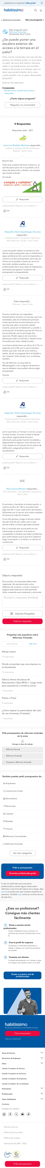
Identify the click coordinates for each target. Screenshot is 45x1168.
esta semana (12, 644)
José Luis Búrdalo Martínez (16, 145)
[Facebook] (10, 1114)
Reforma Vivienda (14, 756)
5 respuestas (8, 88)
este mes (33, 644)
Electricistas (6, 1078)
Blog (4, 1066)
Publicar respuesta (22, 621)
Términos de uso (11, 1127)
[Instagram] (4, 1114)
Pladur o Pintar (9, 698)
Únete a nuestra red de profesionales (22, 975)
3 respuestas (7, 691)
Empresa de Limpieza (10, 1063)
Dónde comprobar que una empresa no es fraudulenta (21, 665)
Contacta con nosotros (10, 1109)
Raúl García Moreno (16, 489)
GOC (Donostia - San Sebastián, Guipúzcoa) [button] (22, 492)
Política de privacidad (13, 1133)
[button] (22, 1053)
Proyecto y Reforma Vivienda (18, 762)
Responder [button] (24, 200)
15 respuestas (8, 672)
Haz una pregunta (33, 20)
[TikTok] (28, 1114)
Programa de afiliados (10, 1107)
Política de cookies (12, 1138)
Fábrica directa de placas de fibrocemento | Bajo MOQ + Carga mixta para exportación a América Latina (22, 683)
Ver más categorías (22, 853)
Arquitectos (6, 1082)
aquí (3, 892)
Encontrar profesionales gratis (22, 873)
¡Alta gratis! (31, 3)
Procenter (5, 1074)
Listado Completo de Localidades (15, 1084)
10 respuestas (8, 657)
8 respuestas (7, 703)
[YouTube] (22, 1114)
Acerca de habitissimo (10, 1102)
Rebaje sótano (9, 652)
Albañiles (5, 1080)
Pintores (5, 1075)
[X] (16, 1114)
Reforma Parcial (13, 750)
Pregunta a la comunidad (22, 105)
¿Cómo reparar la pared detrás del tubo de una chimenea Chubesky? (21, 712)
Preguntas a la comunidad (12, 1069)
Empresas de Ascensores (11, 1061)
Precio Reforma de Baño (11, 1056)
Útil (8, 211)
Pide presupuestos (23, 1164)
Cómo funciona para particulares (14, 1092)
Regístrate (5, 1094)
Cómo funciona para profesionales (15, 1097)
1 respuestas (7, 719)
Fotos (4, 1071)
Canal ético (6, 1104)
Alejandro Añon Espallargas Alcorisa (22, 232)
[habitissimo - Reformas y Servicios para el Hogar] (11, 11)
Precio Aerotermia (9, 1058)
